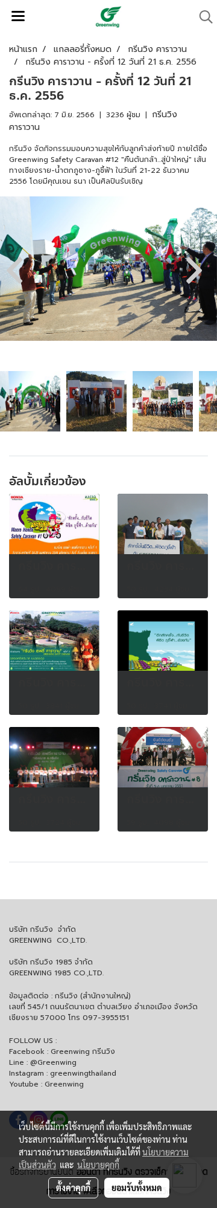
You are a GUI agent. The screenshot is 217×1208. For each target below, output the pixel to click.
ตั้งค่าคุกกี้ (73, 1187)
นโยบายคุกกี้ (98, 1164)
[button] (202, 17)
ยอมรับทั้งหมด (137, 1187)
